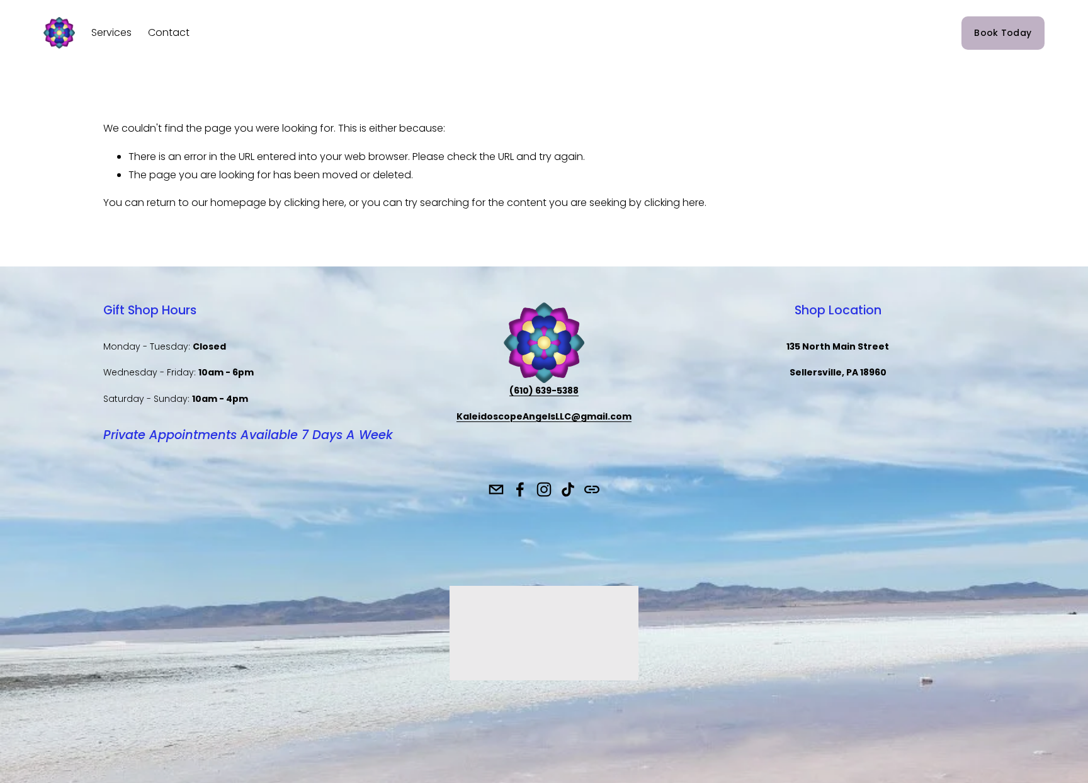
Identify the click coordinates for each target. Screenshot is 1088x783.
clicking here (314, 202)
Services (111, 32)
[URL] (591, 489)
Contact (169, 32)
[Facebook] (520, 489)
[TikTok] (567, 489)
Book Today (1002, 32)
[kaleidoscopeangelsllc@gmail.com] (496, 489)
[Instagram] (544, 489)
